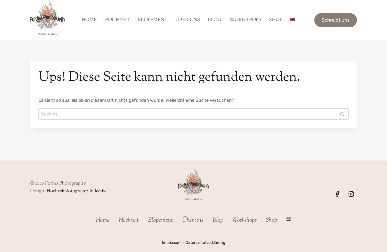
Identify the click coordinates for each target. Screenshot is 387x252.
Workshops (245, 20)
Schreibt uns (336, 20)
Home (89, 20)
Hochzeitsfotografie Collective (77, 191)
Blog (214, 20)
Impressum (172, 242)
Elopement (153, 20)
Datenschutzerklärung (205, 242)
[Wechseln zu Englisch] (292, 20)
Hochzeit (117, 20)
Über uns (187, 20)
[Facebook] (337, 194)
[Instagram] (351, 194)
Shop (275, 20)
